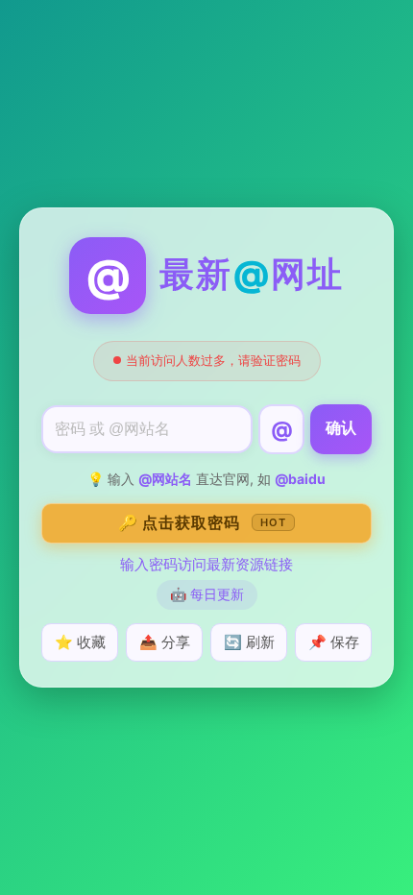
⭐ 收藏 (80, 642)
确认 (341, 428)
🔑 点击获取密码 (202, 522)
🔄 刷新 (249, 642)
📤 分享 (164, 642)
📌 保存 (333, 642)
